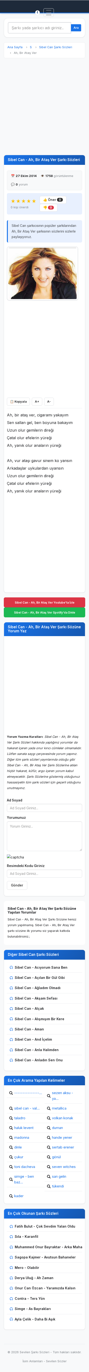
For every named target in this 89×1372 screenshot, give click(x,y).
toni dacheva (24, 1166)
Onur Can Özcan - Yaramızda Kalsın (45, 1288)
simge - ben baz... (24, 1179)
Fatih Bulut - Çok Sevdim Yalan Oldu (45, 1226)
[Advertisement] (44, 106)
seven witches (64, 1166)
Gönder (17, 885)
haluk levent (23, 1127)
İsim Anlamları (33, 1361)
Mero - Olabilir (27, 1268)
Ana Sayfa (15, 47)
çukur (18, 1157)
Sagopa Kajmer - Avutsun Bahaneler (45, 1257)
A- (49, 401)
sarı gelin (59, 1176)
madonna (21, 1137)
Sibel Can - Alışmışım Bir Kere (39, 1019)
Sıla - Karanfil (26, 1236)
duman (57, 1127)
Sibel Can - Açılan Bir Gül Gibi (40, 978)
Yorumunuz (16, 817)
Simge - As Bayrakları (33, 1309)
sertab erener (63, 1147)
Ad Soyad (14, 800)
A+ (37, 401)
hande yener (62, 1137)
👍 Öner (52, 200)
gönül (56, 1157)
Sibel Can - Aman (29, 1029)
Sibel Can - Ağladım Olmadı (38, 988)
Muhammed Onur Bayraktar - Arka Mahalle (50, 1247)
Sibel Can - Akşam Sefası (36, 998)
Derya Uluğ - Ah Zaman (34, 1278)
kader (18, 1196)
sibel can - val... (27, 1108)
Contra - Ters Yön (30, 1298)
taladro (19, 1118)
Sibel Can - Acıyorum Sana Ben (41, 967)
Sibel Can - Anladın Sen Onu (39, 1060)
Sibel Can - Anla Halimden (37, 1050)
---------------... (28, 1093)
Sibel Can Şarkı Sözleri (55, 47)
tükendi (58, 1186)
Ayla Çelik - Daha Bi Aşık (35, 1319)
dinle (18, 1147)
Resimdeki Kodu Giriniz (26, 866)
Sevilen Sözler (56, 1361)
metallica (59, 1108)
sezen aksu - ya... (62, 1096)
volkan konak (62, 1118)
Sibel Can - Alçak (29, 1008)
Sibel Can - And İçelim (33, 1039)
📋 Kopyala (18, 401)
